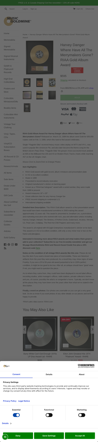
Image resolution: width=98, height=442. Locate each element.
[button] (5, 437)
